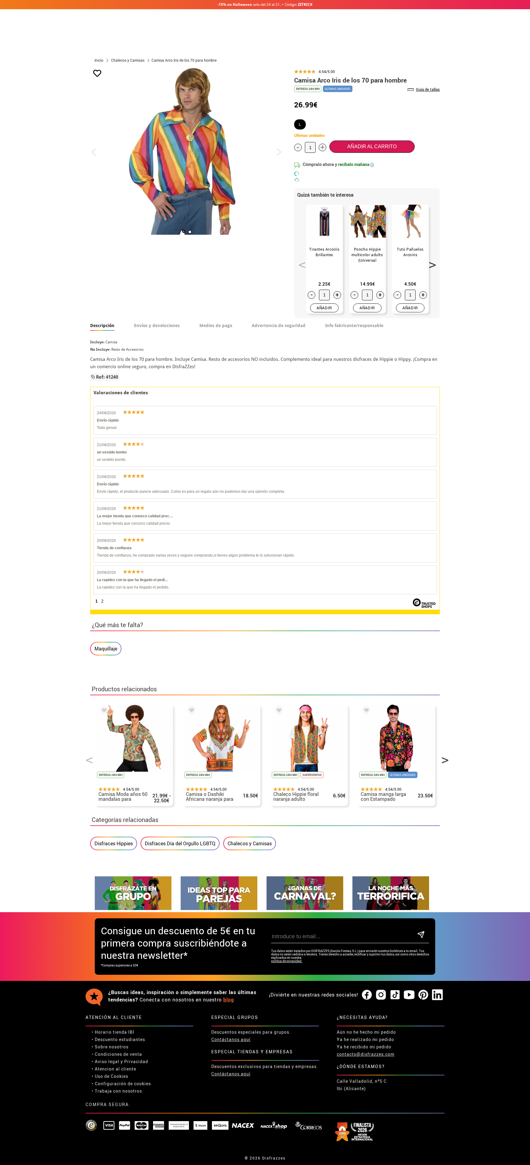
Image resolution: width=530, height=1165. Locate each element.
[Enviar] (421, 935)
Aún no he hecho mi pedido (366, 1032)
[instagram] (381, 995)
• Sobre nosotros (110, 1047)
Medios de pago (215, 325)
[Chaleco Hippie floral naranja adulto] (278, 711)
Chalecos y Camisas (250, 843)
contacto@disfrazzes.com (365, 1054)
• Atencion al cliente (114, 1069)
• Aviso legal (105, 1061)
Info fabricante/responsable (354, 325)
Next (430, 261)
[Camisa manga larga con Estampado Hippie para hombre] (365, 711)
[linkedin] (437, 995)
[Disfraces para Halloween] (390, 908)
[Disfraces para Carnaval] (305, 908)
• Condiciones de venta (117, 1054)
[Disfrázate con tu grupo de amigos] (133, 908)
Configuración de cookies (123, 1083)
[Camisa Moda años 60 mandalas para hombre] (103, 711)
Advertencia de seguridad (278, 325)
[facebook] (367, 995)
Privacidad (136, 1061)
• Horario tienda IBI (113, 1032)
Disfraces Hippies (113, 843)
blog (228, 999)
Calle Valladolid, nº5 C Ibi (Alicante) (362, 1084)
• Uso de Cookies (110, 1076)
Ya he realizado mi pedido (365, 1039)
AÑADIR (324, 308)
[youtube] (409, 995)
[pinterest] (423, 995)
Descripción (102, 325)
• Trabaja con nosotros (117, 1091)
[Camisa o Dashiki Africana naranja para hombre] (190, 711)
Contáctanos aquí (231, 1039)
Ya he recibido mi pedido (364, 1047)
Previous (300, 261)
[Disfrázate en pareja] (219, 908)
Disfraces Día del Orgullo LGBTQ (180, 843)
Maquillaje (105, 648)
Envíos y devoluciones (157, 325)
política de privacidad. (286, 961)
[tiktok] (395, 995)
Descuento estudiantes (120, 1039)
